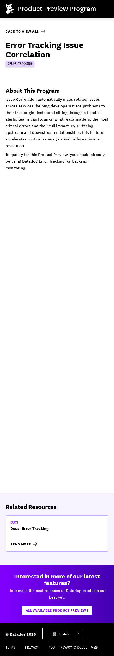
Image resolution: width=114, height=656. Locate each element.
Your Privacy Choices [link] (68, 647)
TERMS (10, 647)
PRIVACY (32, 647)
